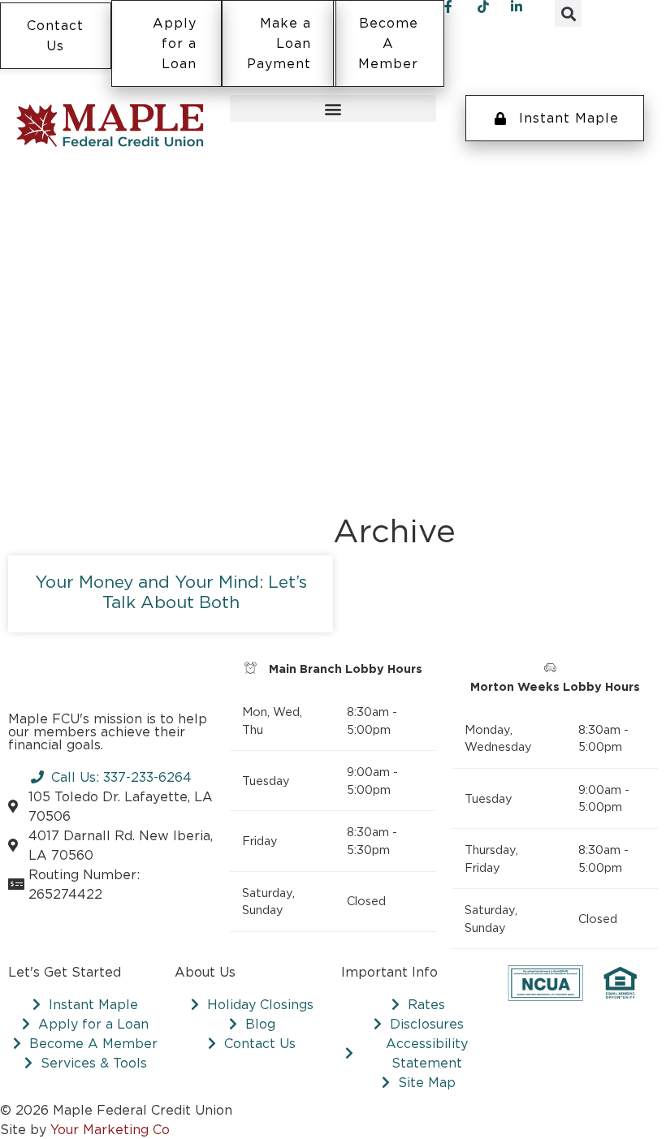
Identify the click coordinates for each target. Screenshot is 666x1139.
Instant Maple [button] (569, 117)
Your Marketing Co (110, 1129)
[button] (568, 13)
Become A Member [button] (388, 43)
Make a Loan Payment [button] (279, 43)
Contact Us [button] (55, 33)
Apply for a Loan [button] (175, 43)
